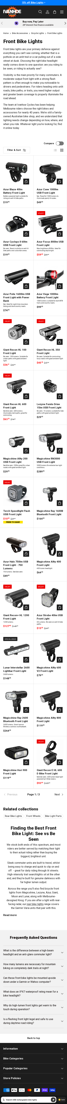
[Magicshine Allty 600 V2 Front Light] (50, 650)
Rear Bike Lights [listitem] (13, 816)
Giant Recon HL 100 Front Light (14, 351)
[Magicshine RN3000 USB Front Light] (50, 441)
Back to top (33, 1038)
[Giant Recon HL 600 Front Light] (16, 387)
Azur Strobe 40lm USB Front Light (50, 617)
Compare (49, 143)
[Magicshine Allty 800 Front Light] (50, 700)
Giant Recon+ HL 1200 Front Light (16, 617)
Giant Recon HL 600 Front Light (14, 406)
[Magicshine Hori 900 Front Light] (16, 752)
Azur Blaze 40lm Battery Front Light (14, 191)
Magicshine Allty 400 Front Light (49, 563)
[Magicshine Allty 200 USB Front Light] (16, 441)
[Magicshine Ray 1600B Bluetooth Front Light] (50, 493)
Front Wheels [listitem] (33, 816)
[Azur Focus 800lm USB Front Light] (50, 224)
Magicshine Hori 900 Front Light (15, 772)
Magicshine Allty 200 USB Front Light (15, 460)
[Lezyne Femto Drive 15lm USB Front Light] (50, 387)
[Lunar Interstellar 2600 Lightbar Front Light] (16, 650)
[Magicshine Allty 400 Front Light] (50, 544)
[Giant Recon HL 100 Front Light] (16, 332)
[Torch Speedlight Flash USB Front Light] (16, 493)
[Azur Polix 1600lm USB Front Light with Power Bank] (16, 276)
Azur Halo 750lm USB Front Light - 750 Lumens (15, 565)
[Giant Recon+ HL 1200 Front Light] (16, 598)
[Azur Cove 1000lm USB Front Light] (50, 172)
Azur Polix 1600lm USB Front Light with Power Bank (16, 297)
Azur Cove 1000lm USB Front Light (47, 191)
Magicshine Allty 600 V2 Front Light (49, 669)
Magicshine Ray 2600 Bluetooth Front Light (15, 719)
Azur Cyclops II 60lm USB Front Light (15, 243)
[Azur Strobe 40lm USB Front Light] (50, 598)
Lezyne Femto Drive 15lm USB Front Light (49, 406)
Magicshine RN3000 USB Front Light (48, 460)
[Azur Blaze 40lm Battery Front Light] (16, 172)
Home (6, 33)
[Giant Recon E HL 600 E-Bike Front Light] (50, 752)
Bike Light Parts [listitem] (53, 816)
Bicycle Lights (37, 33)
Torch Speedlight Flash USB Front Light (16, 513)
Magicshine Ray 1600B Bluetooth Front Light (50, 513)
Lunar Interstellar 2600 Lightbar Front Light (16, 669)
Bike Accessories (20, 33)
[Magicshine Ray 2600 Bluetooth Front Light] (16, 700)
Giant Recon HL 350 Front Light (48, 351)
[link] (13, 795)
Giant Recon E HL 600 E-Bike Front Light (49, 772)
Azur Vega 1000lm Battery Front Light (47, 296)
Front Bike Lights (54, 33)
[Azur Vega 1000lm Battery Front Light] (50, 276)
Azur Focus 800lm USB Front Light (50, 243)
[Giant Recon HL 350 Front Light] (50, 332)
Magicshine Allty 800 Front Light (49, 719)
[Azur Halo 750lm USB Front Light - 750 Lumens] (16, 544)
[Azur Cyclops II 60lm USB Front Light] (16, 224)
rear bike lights (35, 904)
